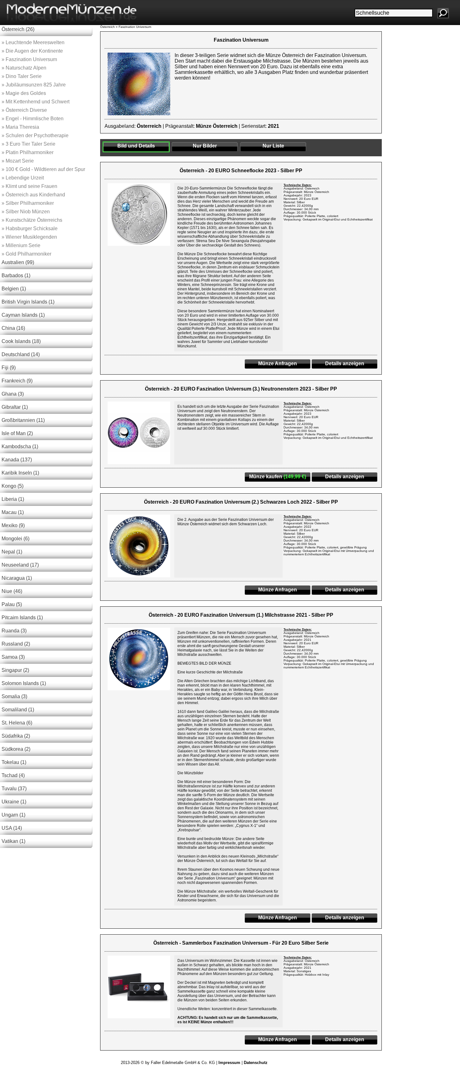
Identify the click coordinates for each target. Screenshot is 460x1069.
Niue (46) (12, 591)
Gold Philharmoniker (26, 254)
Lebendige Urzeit (23, 177)
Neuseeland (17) (20, 565)
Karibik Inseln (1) (20, 472)
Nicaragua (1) (17, 578)
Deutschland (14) (21, 354)
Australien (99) (18, 262)
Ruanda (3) (14, 630)
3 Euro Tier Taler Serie (28, 144)
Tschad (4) (13, 775)
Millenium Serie (21, 245)
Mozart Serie (18, 160)
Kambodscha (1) (20, 446)
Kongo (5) (12, 486)
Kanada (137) (17, 459)
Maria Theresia (20, 127)
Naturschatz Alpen (24, 67)
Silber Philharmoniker (28, 203)
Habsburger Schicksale (30, 228)
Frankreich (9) (17, 380)
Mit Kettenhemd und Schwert (35, 101)
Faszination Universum (29, 59)
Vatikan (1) (13, 841)
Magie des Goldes (24, 93)
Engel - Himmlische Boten (33, 118)
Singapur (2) (15, 670)
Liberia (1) (13, 499)
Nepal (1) (12, 551)
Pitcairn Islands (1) (22, 617)
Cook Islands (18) (21, 341)
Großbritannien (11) (23, 420)
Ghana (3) (13, 394)
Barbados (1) (16, 275)
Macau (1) (13, 512)
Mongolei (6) (15, 538)
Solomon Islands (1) (24, 683)
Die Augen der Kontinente (32, 51)
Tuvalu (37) (14, 788)
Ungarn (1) (13, 814)
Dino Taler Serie (22, 76)
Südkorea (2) (16, 749)
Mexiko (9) (13, 525)
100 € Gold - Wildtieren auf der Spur (43, 169)
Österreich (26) (18, 29)
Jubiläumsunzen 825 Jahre (34, 84)
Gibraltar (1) (15, 407)
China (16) (13, 328)
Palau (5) (12, 604)
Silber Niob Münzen (26, 211)
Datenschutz (256, 1062)
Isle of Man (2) (17, 433)
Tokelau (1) (14, 762)
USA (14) (12, 828)
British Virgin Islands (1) (28, 301)
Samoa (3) (13, 657)
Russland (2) (16, 643)
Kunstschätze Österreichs (32, 220)
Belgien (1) (14, 288)
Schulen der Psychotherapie (35, 135)
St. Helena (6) (17, 722)
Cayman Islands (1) (23, 315)
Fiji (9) (9, 367)
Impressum (229, 1062)
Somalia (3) (14, 696)
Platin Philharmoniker (28, 152)
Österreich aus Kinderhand (33, 194)
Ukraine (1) (14, 801)
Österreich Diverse (24, 110)
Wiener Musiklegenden (29, 237)
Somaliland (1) (18, 709)
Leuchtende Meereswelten (33, 42)
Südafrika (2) (16, 736)
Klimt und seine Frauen (29, 186)
